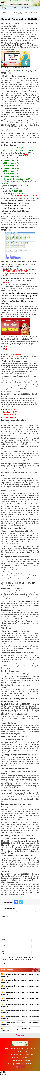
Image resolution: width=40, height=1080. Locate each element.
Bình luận (6, 917)
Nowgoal (9, 1077)
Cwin (20, 1077)
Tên (3, 940)
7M (3, 1077)
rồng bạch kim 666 (16, 203)
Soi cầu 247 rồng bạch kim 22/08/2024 (20, 19)
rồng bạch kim (34, 892)
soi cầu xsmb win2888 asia (16, 205)
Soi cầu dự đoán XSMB (15, 12)
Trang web (4, 952)
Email (4, 946)
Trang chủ (4, 12)
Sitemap (3, 1074)
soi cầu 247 (34, 216)
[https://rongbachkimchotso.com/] (20, 5)
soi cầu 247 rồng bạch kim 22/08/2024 (14, 45)
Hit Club (27, 1077)
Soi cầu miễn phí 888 (8, 208)
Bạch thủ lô (7, 409)
